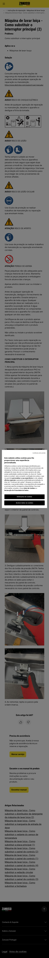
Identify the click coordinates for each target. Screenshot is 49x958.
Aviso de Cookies (29, 488)
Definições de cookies (24, 496)
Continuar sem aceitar (39, 452)
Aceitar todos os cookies (24, 502)
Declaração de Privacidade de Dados (16, 490)
